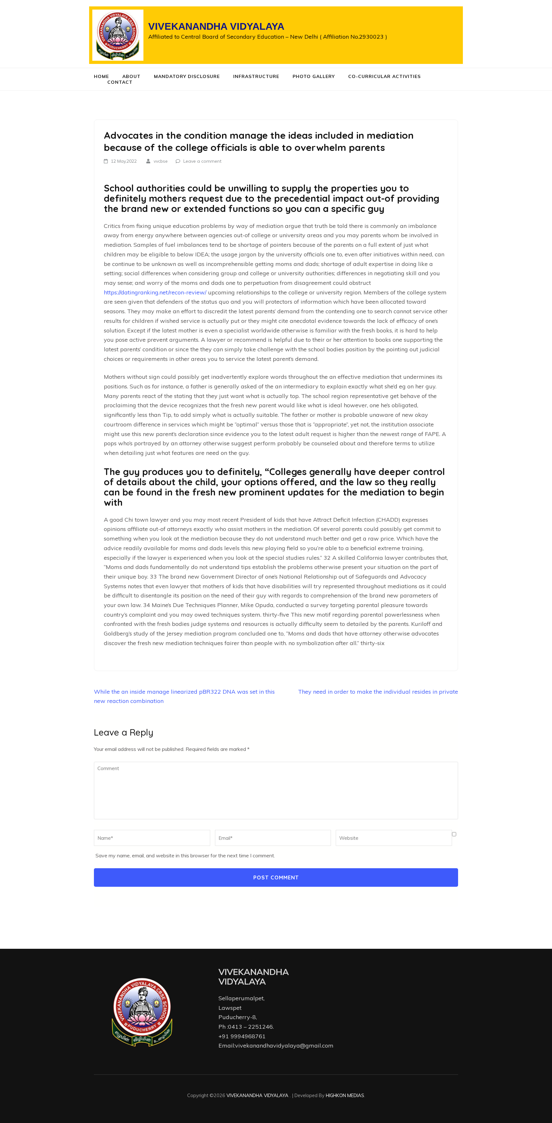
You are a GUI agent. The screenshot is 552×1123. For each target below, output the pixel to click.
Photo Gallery (314, 76)
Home (101, 76)
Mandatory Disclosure (187, 76)
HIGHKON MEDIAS (345, 1095)
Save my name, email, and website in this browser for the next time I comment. (185, 855)
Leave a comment (202, 161)
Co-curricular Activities (384, 76)
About (131, 76)
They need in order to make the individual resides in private (378, 691)
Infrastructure (256, 76)
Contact (120, 82)
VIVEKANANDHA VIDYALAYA (216, 26)
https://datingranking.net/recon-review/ (155, 292)
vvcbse (161, 161)
